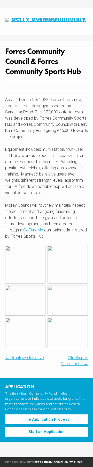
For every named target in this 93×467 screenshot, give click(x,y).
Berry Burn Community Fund (58, 462)
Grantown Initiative (24, 357)
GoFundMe (33, 230)
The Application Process (46, 419)
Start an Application (46, 431)
